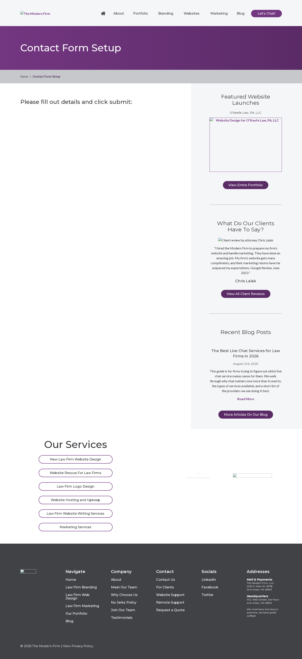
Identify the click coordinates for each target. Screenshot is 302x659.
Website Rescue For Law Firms (75, 473)
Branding (165, 13)
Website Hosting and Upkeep (75, 500)
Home (104, 13)
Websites (191, 13)
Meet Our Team (124, 587)
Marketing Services (75, 527)
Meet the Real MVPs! (252, 524)
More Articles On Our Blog (245, 415)
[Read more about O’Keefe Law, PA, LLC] (246, 145)
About (118, 13)
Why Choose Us (124, 595)
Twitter (207, 595)
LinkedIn (209, 580)
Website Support (170, 595)
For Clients (165, 587)
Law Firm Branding (81, 587)
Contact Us (165, 580)
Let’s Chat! (266, 13)
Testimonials (122, 618)
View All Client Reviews (246, 294)
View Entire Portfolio (245, 185)
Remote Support (170, 602)
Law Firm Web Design (78, 596)
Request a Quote (170, 610)
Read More (245, 399)
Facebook (210, 587)
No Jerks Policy (123, 602)
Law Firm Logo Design (75, 486)
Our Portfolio (76, 613)
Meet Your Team (198, 524)
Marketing (219, 13)
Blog (240, 13)
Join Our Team (123, 610)
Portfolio (140, 13)
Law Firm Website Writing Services (75, 513)
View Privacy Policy (78, 646)
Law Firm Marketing (82, 606)
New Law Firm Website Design (75, 459)
